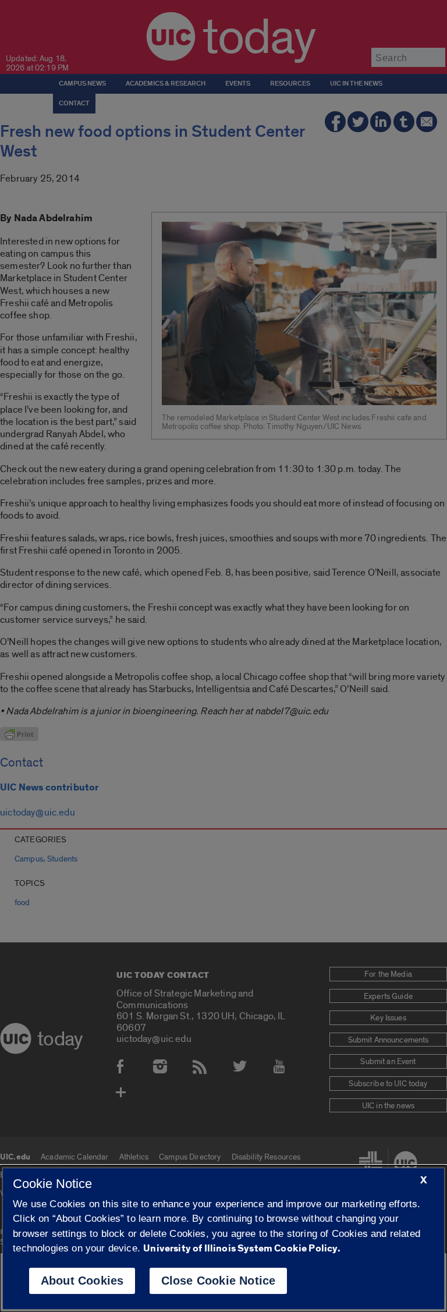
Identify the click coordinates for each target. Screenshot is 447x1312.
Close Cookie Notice (218, 1280)
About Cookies (82, 1280)
